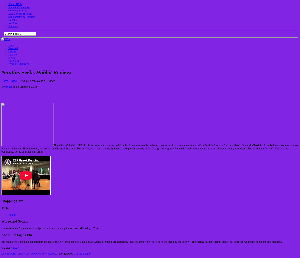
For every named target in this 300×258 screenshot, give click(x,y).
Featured (13, 48)
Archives (13, 26)
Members (13, 54)
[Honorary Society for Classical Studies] (5, 39)
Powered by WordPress (44, 253)
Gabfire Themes (82, 253)
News (11, 57)
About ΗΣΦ (15, 4)
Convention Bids (17, 10)
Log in (12, 214)
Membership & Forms (20, 13)
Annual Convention (19, 7)
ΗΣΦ (15, 247)
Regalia (12, 19)
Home (11, 45)
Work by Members (18, 63)
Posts (13, 253)
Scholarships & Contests (21, 16)
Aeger (8, 86)
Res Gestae (14, 60)
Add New (23, 253)
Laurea (12, 51)
